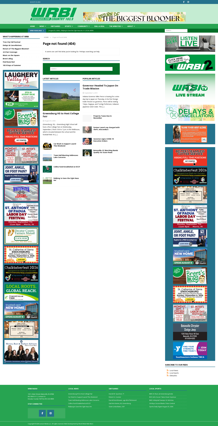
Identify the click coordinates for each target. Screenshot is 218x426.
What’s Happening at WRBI (16, 36)
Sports (68, 26)
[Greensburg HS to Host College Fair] (61, 97)
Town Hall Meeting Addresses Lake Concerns (66, 156)
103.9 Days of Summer (12, 65)
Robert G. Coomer (115, 397)
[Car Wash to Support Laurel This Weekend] (47, 146)
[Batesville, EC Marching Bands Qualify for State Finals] (87, 152)
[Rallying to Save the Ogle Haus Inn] (47, 180)
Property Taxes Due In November (102, 117)
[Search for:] (176, 30)
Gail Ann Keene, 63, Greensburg (120, 403)
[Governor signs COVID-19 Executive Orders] (87, 141)
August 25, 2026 (50, 121)
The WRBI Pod (115, 26)
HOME (32, 26)
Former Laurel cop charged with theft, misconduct (106, 128)
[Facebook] (184, 2)
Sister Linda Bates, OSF (117, 407)
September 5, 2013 (91, 93)
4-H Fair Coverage (10, 52)
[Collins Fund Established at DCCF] (47, 169)
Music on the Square (11, 55)
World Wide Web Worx (85, 424)
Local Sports (174, 373)
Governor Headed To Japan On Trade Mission (100, 87)
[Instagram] (188, 2)
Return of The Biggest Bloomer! (16, 49)
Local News (174, 370)
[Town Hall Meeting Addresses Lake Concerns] (47, 157)
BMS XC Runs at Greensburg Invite (161, 394)
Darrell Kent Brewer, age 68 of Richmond (122, 400)
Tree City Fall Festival (11, 42)
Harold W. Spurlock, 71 (116, 394)
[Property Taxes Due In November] (87, 118)
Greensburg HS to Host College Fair (61, 115)
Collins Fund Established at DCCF (67, 167)
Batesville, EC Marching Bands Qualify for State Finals (105, 151)
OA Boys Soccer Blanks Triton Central (162, 403)
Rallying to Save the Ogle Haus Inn (66, 179)
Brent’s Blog (8, 59)
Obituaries (55, 26)
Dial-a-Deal (99, 26)
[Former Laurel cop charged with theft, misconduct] (87, 129)
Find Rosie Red (9, 62)
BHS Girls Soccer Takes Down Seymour (162, 397)
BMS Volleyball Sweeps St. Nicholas (161, 400)
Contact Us (42, 396)
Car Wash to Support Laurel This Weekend (65, 145)
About (130, 26)
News (42, 26)
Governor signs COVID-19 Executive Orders (103, 140)
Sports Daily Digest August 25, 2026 (161, 407)
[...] (56, 134)
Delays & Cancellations (12, 45)
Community (83, 26)
